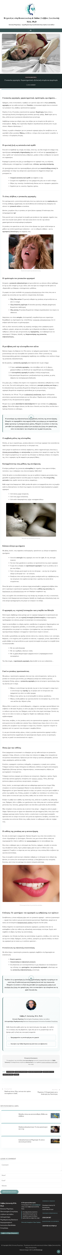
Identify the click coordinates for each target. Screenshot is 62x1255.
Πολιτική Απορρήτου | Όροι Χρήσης (31, 1222)
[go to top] (58, 1251)
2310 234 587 (46, 1217)
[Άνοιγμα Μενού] (31, 30)
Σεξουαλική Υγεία (48, 1071)
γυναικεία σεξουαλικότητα (33, 292)
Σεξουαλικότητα (30, 77)
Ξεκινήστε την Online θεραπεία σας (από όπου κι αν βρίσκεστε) (29, 1044)
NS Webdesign (38, 1250)
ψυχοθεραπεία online (21, 426)
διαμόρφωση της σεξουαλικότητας (13, 591)
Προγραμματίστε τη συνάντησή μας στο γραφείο (25, 1037)
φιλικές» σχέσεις (37, 778)
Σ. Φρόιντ (49, 367)
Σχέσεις (16, 1074)
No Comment (32, 85)
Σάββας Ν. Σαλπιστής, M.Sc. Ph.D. (31, 1016)
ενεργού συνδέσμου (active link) (49, 1062)
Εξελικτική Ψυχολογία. (35, 1071)
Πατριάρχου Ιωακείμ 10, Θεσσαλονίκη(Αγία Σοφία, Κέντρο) (48, 1207)
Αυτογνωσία (10, 1071)
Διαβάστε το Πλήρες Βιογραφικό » (9, 1233)
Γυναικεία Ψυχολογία (21, 1071)
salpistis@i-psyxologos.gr (49, 1225)
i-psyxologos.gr (36, 1204)
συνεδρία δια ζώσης (38, 426)
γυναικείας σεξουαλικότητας (42, 320)
